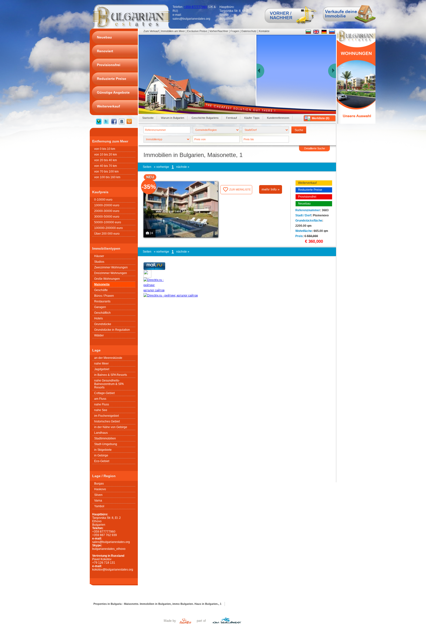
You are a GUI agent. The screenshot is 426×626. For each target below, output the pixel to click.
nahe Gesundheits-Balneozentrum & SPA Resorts (109, 384)
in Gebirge (101, 455)
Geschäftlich (102, 312)
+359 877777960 (195, 7)
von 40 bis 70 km (105, 166)
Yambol (99, 506)
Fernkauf (231, 117)
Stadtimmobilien (105, 438)
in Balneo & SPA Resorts (110, 375)
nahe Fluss (101, 404)
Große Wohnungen (107, 278)
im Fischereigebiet (106, 415)
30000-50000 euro (106, 216)
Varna (98, 500)
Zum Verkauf (151, 31)
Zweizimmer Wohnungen (111, 267)
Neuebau (304, 203)
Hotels (98, 318)
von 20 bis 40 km (105, 160)
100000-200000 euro (108, 228)
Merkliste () (320, 118)
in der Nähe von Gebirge (110, 427)
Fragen (235, 31)
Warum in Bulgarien (172, 117)
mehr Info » (271, 189)
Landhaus (101, 433)
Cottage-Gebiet (104, 393)
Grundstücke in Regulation (112, 329)
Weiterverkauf (307, 183)
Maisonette (102, 284)
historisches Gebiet (107, 421)
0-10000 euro (103, 199)
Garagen (100, 307)
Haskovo (100, 489)
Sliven (98, 495)
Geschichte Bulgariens (205, 117)
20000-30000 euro (106, 211)
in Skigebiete (103, 450)
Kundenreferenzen (278, 117)
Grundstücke (102, 324)
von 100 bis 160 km (107, 177)
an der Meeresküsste (108, 358)
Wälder (99, 335)
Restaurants (102, 301)
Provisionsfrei (307, 196)
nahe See (100, 410)
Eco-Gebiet (101, 461)
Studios (99, 261)
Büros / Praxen (104, 295)
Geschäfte (101, 290)
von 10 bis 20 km (105, 154)
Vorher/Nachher (218, 31)
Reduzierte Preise (310, 189)
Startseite (148, 117)
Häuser (99, 256)
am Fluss (100, 398)
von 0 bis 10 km (104, 149)
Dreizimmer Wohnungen (110, 273)
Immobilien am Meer (173, 31)
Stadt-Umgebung (105, 444)
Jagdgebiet (101, 369)
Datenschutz (249, 31)
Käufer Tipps (252, 117)
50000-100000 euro (107, 222)
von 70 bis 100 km (106, 171)
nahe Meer (101, 363)
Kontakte (264, 31)
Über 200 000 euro (107, 233)
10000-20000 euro (106, 205)
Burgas (99, 483)
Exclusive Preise (197, 31)
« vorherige (161, 167)
